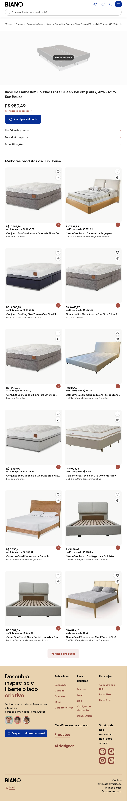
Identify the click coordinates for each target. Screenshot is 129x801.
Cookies (117, 780)
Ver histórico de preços (17, 111)
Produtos (62, 735)
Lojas (80, 695)
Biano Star (105, 700)
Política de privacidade (109, 784)
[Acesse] (110, 4)
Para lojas (105, 676)
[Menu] (118, 4)
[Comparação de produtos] (95, 4)
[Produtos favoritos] (103, 4)
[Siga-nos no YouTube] (102, 760)
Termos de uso (113, 787)
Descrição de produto (18, 137)
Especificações (14, 144)
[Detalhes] (58, 225)
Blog (79, 700)
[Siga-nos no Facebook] (111, 751)
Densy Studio (85, 716)
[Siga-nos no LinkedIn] (111, 760)
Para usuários (82, 678)
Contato (60, 696)
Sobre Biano (62, 676)
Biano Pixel (105, 694)
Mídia (58, 702)
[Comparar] (58, 177)
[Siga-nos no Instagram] (102, 751)
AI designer (64, 746)
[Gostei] (58, 171)
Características (64, 707)
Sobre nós (61, 685)
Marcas (81, 689)
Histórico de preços (16, 130)
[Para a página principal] (14, 4)
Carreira (59, 690)
